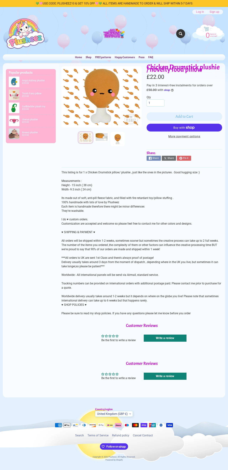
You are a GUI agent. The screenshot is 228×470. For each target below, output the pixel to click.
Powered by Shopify (114, 460)
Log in (200, 11)
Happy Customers (125, 57)
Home (78, 57)
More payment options (184, 136)
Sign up (214, 11)
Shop (88, 57)
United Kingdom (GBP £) (112, 414)
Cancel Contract (143, 435)
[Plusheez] (25, 33)
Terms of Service (97, 435)
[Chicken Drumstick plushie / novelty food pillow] (85, 137)
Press (141, 57)
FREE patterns (103, 57)
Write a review (165, 338)
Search (79, 435)
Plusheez (112, 457)
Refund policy (120, 435)
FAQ (150, 57)
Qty (149, 97)
